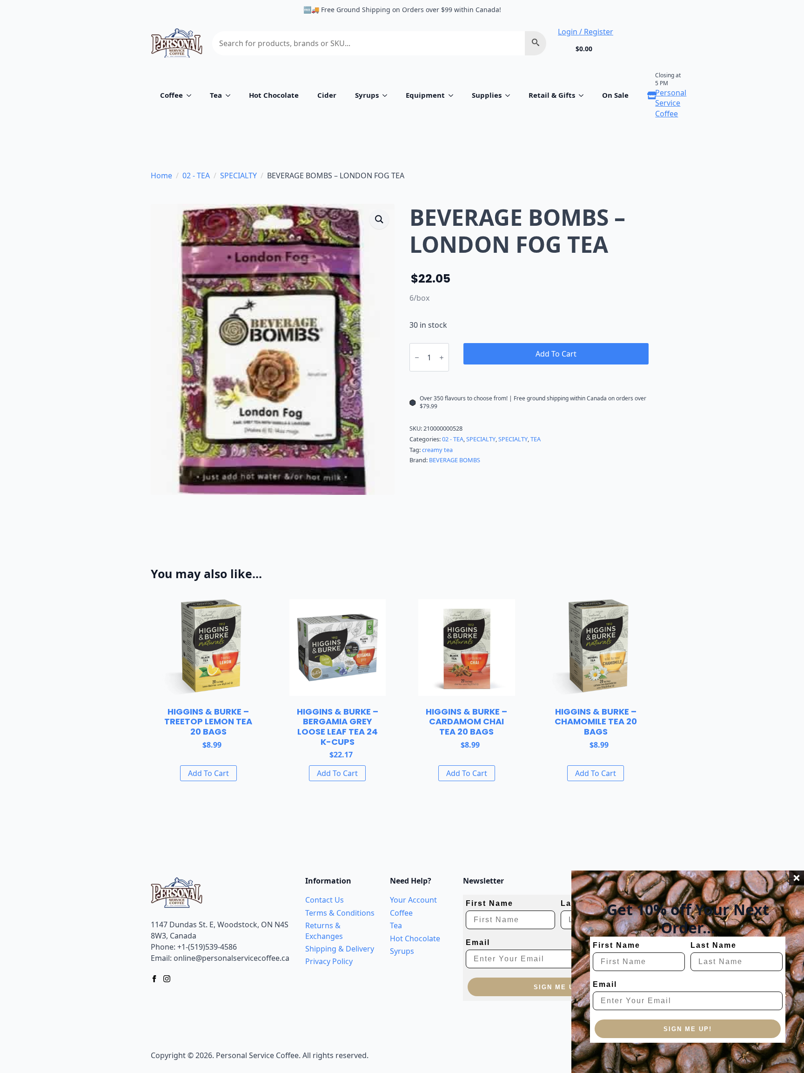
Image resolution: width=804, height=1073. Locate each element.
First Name (616, 945)
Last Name (713, 945)
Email (605, 984)
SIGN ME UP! (687, 1029)
